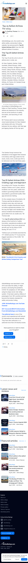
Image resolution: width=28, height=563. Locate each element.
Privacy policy (4, 507)
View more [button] (23, 390)
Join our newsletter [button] (6, 533)
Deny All (17, 559)
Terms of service (5, 509)
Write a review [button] (8, 337)
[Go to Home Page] (8, 3)
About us (3, 497)
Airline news (9, 21)
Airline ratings (4, 500)
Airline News (12, 395)
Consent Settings (7, 559)
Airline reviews (4, 504)
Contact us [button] (7, 333)
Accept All (24, 559)
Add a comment (19, 376)
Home (3, 21)
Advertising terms (5, 512)
